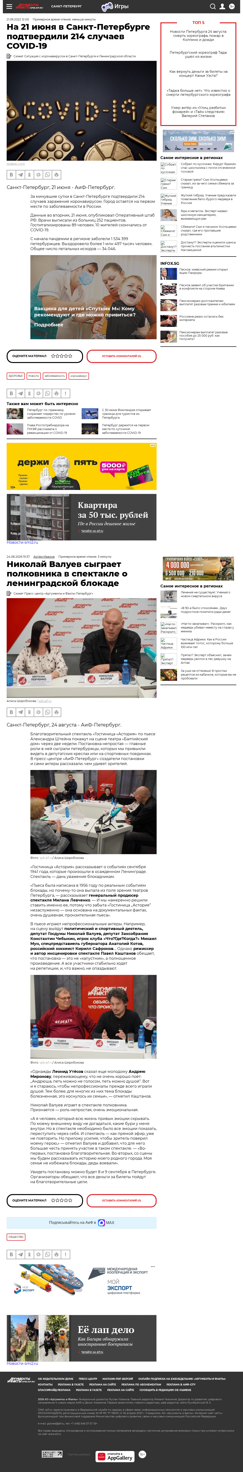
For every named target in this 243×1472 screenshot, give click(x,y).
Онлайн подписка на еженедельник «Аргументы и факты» (182, 1378)
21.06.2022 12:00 (18, 19)
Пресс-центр (88, 1378)
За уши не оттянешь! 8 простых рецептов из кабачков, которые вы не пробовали (208, 674)
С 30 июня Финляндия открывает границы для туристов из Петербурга (126, 413)
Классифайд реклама (54, 1390)
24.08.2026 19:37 (18, 556)
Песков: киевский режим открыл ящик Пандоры (203, 271)
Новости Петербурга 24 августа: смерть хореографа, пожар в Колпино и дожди (198, 36)
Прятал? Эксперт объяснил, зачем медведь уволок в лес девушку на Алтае (206, 658)
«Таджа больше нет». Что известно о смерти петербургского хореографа (198, 93)
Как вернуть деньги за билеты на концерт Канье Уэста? (198, 74)
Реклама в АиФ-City (181, 1384)
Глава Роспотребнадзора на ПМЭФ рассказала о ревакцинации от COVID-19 (48, 429)
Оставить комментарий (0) (121, 356)
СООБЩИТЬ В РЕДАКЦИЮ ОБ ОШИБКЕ (165, 1390)
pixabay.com (16, 163)
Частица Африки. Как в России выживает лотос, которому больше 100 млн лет (207, 643)
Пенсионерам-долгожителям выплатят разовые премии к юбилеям (207, 302)
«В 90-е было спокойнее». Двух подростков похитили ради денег (206, 610)
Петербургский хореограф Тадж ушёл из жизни (198, 55)
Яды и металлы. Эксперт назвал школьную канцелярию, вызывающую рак (204, 214)
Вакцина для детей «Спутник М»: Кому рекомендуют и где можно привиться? (85, 312)
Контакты (45, 1384)
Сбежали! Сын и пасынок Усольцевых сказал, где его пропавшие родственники (208, 230)
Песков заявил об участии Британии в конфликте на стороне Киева (206, 287)
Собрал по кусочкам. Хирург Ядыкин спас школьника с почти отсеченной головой (208, 167)
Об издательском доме (55, 1378)
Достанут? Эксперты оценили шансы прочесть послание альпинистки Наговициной (208, 246)
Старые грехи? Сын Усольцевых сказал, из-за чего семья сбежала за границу (207, 183)
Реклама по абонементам (141, 1384)
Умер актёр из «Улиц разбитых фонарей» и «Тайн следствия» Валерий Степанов (198, 112)
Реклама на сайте (102, 1384)
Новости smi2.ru (22, 542)
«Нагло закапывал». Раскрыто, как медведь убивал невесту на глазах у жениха (207, 627)
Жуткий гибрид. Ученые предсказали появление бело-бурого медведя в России (208, 199)
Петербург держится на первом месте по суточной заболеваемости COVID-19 (125, 429)
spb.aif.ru (44, 701)
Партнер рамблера (79, 1454)
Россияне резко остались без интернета (201, 318)
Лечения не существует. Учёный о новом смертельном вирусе (205, 594)
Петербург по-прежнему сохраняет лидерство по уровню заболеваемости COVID (51, 413)
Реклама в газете (71, 1384)
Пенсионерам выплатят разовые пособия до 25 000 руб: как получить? (203, 336)
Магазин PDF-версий (118, 1378)
